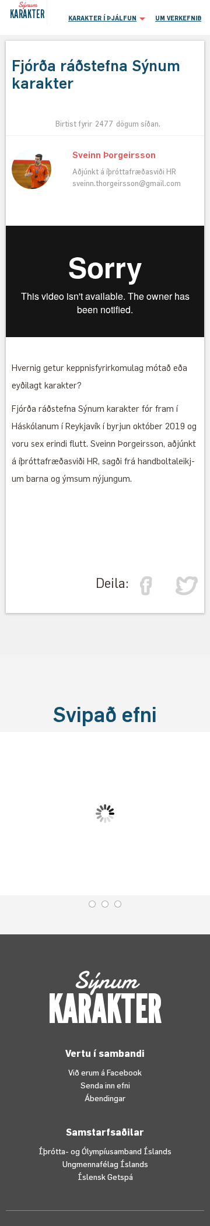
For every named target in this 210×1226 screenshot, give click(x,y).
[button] (105, 17)
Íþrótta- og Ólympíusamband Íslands (105, 1151)
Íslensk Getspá (105, 1177)
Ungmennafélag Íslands (105, 1164)
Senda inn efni (105, 1085)
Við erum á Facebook (105, 1072)
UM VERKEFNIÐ (178, 18)
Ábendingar (105, 1098)
